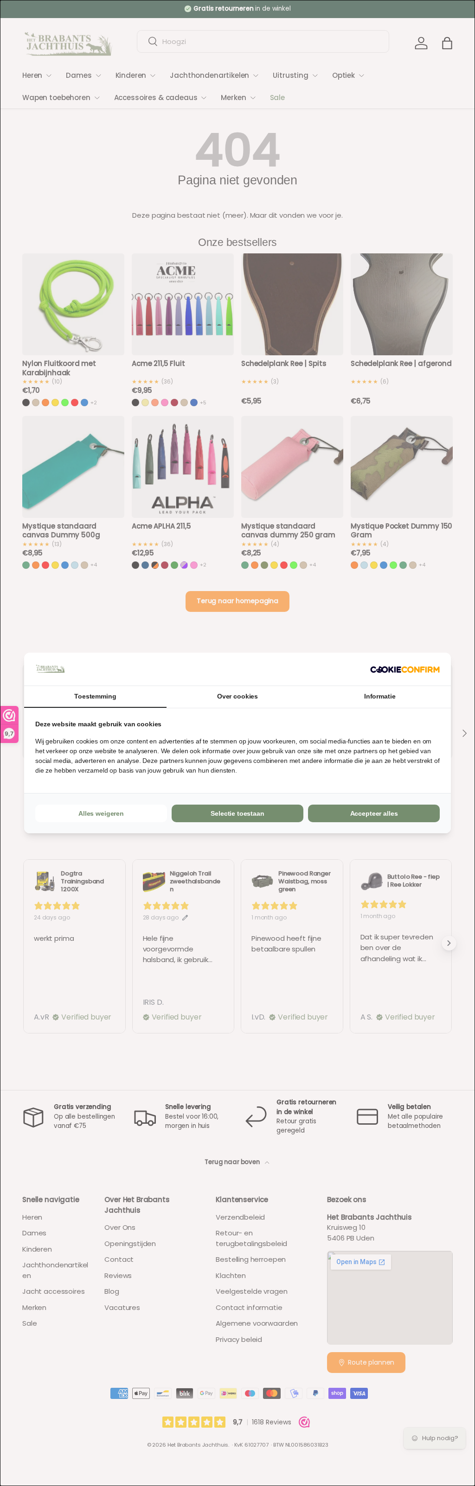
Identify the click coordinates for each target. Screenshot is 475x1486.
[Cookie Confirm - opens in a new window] (405, 669)
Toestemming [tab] (95, 696)
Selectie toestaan (237, 813)
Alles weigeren (101, 813)
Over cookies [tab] (237, 696)
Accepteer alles (374, 813)
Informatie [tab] (380, 696)
